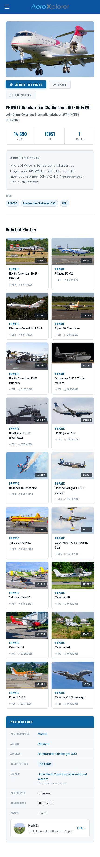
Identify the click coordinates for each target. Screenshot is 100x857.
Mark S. (43, 734)
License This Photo (26, 84)
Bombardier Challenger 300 (39, 203)
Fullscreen (20, 95)
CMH (64, 203)
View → (81, 828)
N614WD (45, 764)
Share (59, 84)
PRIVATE (12, 203)
